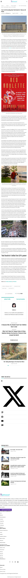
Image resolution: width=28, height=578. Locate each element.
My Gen (1, 555)
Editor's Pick (2, 547)
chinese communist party (7, 286)
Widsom (1, 527)
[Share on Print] (2, 417)
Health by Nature (3, 536)
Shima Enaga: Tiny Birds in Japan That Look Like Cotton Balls (18, 458)
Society (1, 557)
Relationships (2, 542)
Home (2, 5)
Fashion (1, 519)
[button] (2, 354)
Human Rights (13, 5)
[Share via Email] (21, 293)
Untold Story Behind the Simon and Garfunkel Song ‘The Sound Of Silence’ (18, 474)
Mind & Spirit (2, 538)
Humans (1, 553)
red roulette (11, 288)
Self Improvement (3, 544)
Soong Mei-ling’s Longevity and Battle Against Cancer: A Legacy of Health (17, 466)
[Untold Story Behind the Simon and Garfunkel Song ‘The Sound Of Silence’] (5, 475)
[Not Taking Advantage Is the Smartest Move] (14, 351)
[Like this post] (16, 293)
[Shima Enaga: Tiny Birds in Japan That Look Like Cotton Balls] (5, 459)
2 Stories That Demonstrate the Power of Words (18, 482)
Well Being (3, 528)
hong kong (4, 288)
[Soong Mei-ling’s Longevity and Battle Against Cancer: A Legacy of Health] (5, 467)
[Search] (26, 1)
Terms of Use (2, 571)
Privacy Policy (2, 569)
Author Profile (7, 299)
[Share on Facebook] (1, 381)
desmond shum (17, 286)
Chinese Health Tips (4, 530)
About (1, 567)
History (1, 551)
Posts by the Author (20, 299)
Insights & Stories (5, 545)
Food (1, 532)
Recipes (1, 540)
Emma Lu (8, 13)
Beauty (1, 515)
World (7, 5)
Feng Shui (2, 521)
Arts (1, 513)
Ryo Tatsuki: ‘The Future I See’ (16, 449)
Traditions (2, 525)
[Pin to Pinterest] (20, 293)
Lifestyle (1, 523)
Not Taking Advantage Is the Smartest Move (14, 361)
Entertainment (3, 517)
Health (1, 534)
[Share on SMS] (2, 426)
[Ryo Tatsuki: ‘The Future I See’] (5, 451)
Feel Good (2, 549)
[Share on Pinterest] (2, 413)
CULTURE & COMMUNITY (5, 510)
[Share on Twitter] (19, 293)
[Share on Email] (2, 421)
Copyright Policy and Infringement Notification (9, 573)
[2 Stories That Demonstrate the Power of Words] (5, 483)
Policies (2, 565)
